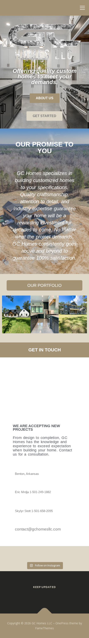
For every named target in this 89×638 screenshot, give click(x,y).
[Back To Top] (44, 613)
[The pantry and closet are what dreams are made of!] (80, 555)
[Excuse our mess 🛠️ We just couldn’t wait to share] (23, 555)
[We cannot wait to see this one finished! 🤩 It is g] (9, 555)
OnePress (62, 623)
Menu (82, 8)
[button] (7, 314)
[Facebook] (39, 596)
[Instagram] (50, 596)
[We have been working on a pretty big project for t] (51, 555)
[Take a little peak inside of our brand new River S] (37, 555)
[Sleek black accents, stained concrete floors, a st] (66, 555)
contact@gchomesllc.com (38, 529)
